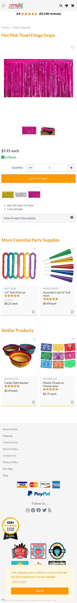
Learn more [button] (19, 581)
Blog (5, 475)
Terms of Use (10, 442)
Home (5, 27)
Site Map (8, 468)
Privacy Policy (10, 462)
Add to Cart (38, 178)
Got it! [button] (40, 590)
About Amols (10, 429)
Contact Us (9, 455)
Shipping (8, 435)
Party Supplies (22, 27)
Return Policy (10, 448)
